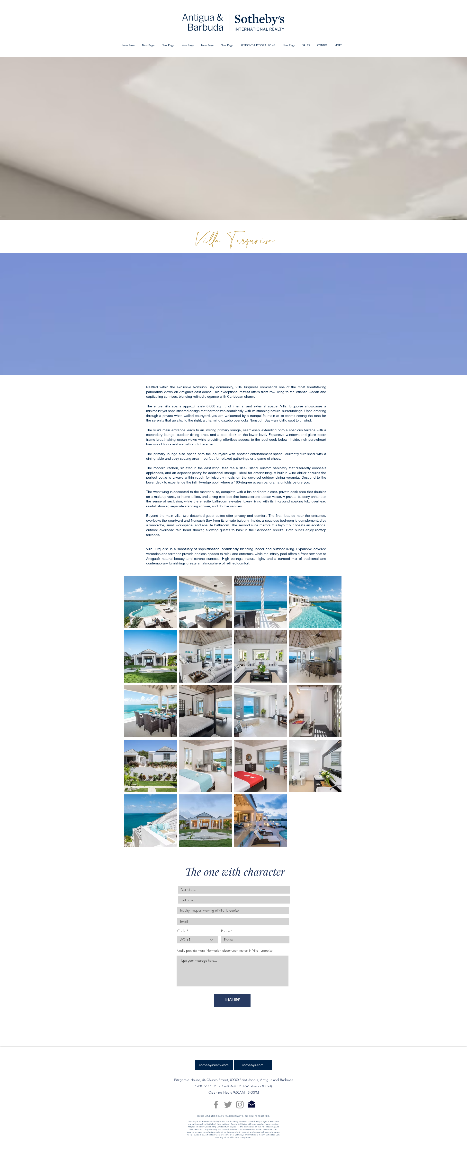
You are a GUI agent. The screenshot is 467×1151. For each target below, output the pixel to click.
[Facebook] (216, 1104)
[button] (258, 45)
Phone (225, 931)
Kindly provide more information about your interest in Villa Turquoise (224, 950)
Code (181, 931)
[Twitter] (228, 1104)
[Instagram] (240, 1104)
